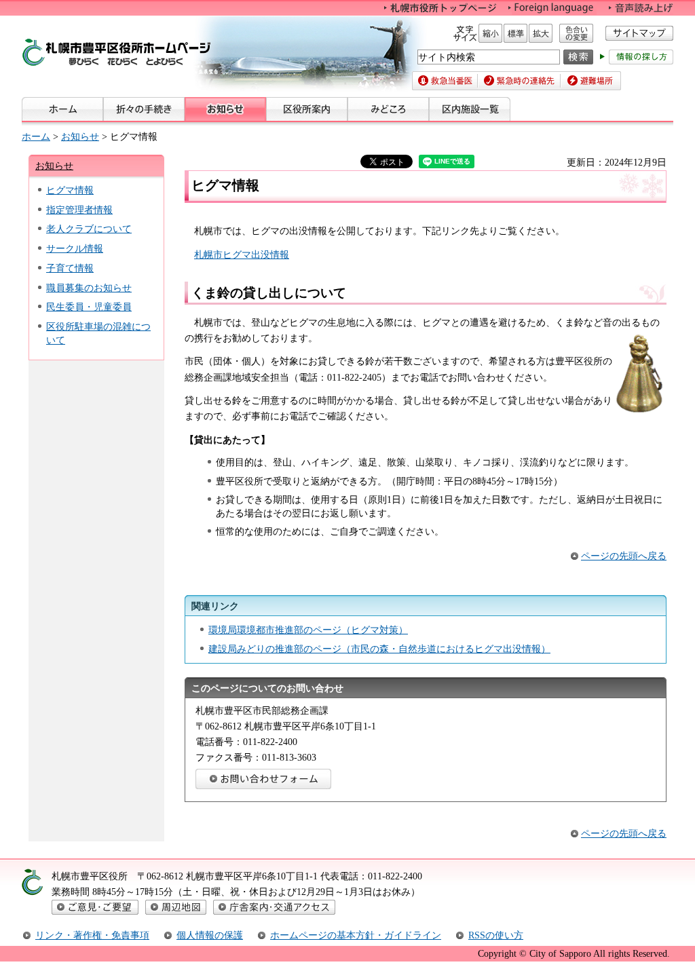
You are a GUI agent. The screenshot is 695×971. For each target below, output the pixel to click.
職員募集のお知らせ (89, 287)
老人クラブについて (89, 228)
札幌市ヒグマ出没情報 (241, 254)
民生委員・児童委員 (89, 306)
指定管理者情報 (79, 209)
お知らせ (80, 136)
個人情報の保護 (209, 935)
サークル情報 (74, 248)
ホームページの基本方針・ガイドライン (355, 935)
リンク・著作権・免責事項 (92, 935)
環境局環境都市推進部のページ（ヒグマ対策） (308, 629)
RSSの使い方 (495, 935)
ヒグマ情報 (70, 190)
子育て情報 (70, 268)
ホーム (36, 136)
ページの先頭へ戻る (623, 555)
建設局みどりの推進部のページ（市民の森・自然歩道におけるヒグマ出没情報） (379, 648)
